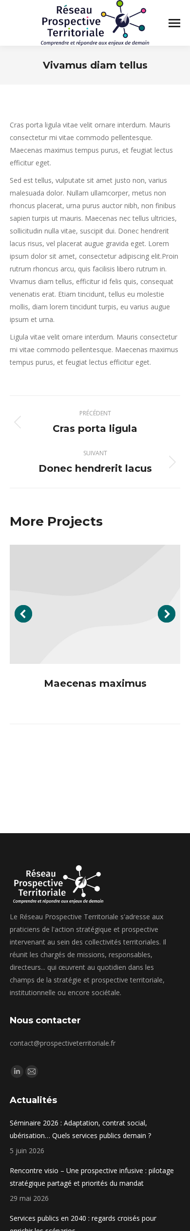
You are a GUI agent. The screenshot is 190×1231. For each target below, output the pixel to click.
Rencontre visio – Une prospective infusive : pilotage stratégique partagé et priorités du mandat (92, 1177)
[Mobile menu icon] (174, 23)
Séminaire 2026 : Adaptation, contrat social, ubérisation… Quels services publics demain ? (80, 1129)
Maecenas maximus (95, 683)
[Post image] (95, 604)
